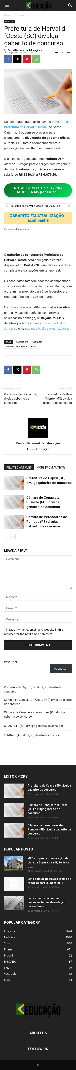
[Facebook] (8, 59)
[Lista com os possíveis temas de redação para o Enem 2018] (14, 884)
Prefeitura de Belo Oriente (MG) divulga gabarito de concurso (57, 398)
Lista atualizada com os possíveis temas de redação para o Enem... (46, 902)
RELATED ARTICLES (19, 467)
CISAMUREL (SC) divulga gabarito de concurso (34, 725)
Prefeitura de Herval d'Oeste (21, 346)
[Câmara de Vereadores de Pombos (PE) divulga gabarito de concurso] (14, 522)
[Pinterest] (27, 59)
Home (7, 15)
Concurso (37, 341)
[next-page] (13, 536)
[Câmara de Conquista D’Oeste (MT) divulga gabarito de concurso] (14, 502)
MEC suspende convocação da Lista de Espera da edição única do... (49, 862)
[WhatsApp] (36, 59)
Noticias (19, 15)
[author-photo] (38, 437)
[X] (17, 59)
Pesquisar (10, 662)
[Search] (70, 5)
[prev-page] (6, 536)
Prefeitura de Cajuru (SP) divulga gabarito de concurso (33, 689)
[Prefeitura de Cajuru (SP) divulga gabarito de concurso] (14, 483)
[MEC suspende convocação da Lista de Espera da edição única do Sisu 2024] (13, 863)
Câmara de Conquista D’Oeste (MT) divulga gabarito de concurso (43, 502)
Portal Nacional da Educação (24, 50)
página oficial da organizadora (46, 328)
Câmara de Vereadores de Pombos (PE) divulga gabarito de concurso (46, 521)
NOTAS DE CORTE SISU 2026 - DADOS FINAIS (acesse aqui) (38, 190)
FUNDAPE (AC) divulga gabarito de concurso (32, 735)
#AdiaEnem (22, 341)
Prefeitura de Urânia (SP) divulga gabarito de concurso (20, 398)
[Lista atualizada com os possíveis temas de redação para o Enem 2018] (14, 903)
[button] (6, 5)
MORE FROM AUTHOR (51, 467)
